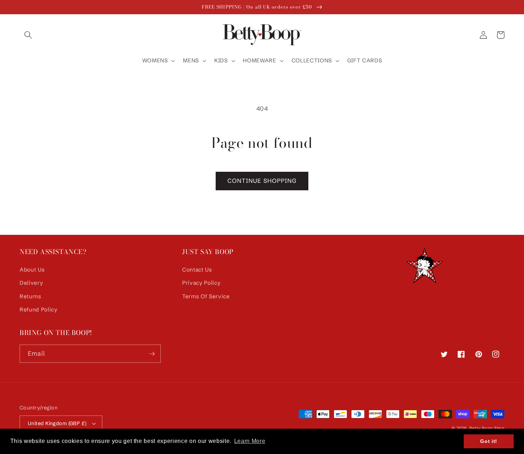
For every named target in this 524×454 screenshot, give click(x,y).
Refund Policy (38, 309)
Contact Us (197, 269)
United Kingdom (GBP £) (57, 423)
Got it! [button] (488, 441)
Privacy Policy (201, 282)
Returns (30, 296)
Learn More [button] (250, 441)
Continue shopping (262, 180)
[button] (28, 34)
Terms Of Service (206, 296)
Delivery (31, 282)
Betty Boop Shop (486, 427)
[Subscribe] (151, 354)
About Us (32, 269)
